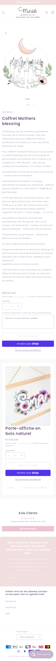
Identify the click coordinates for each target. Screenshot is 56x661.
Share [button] (12, 487)
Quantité (6, 301)
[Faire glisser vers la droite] (34, 105)
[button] (3, 13)
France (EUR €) (27, 637)
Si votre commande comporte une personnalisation (26, 313)
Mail (7, 613)
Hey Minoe (16, 656)
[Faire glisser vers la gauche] (22, 105)
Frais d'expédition (20, 297)
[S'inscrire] (47, 578)
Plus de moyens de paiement (28, 350)
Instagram (10, 601)
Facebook (10, 607)
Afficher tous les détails (35, 487)
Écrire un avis (28, 528)
